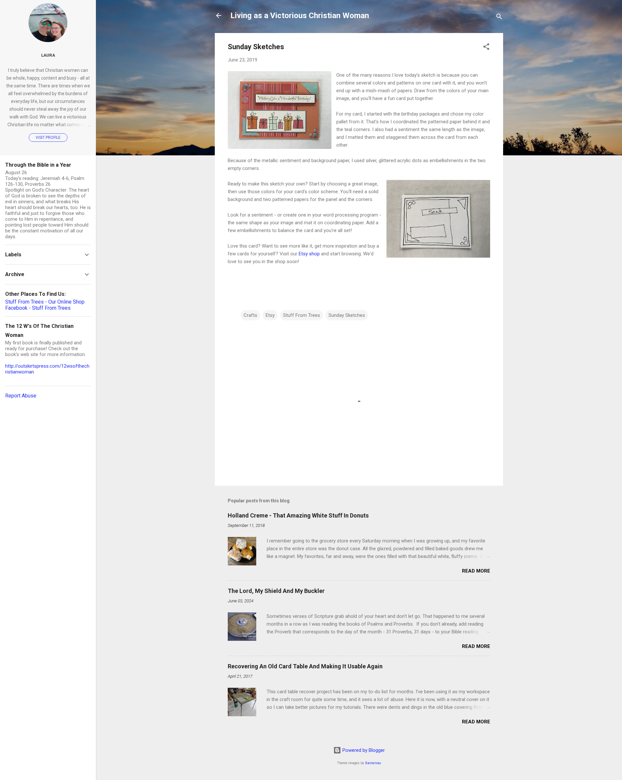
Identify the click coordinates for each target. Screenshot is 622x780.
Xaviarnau (373, 763)
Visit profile (48, 137)
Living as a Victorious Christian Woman (299, 15)
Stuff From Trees (301, 315)
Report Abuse (20, 396)
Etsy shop (309, 254)
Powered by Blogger (363, 750)
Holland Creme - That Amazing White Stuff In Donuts (298, 515)
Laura (48, 55)
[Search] (499, 18)
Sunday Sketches (346, 315)
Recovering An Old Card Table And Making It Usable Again (305, 666)
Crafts (250, 315)
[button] (486, 48)
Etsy (270, 315)
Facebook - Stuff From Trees (38, 308)
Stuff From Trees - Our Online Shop (45, 302)
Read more (476, 571)
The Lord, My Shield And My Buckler (276, 590)
